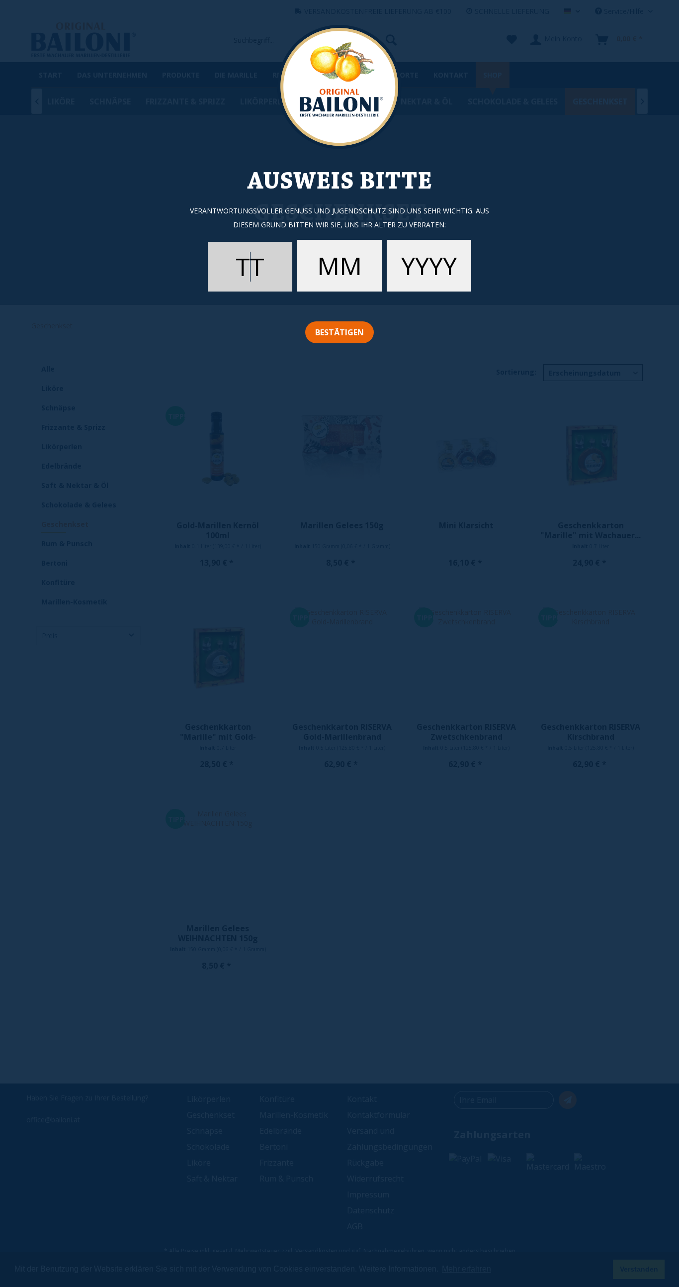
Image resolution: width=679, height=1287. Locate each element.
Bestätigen (339, 332)
